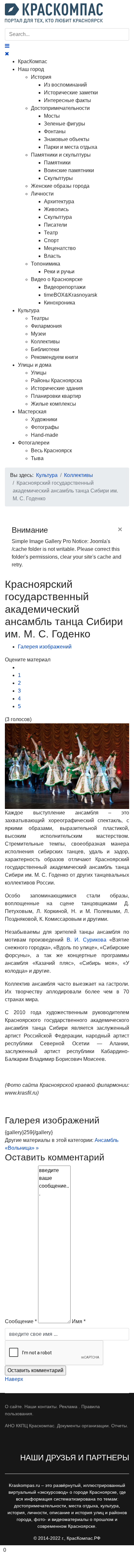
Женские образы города (60, 186)
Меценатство (60, 248)
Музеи (38, 334)
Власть (52, 256)
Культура (28, 310)
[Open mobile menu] (7, 46)
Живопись (56, 209)
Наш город (31, 69)
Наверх (14, 1379)
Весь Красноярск (51, 450)
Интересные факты (67, 100)
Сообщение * (21, 1321)
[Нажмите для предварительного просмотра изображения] (67, 766)
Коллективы (45, 341)
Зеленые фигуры (64, 123)
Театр (51, 232)
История (41, 77)
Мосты (52, 116)
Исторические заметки (71, 92)
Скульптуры (58, 178)
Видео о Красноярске (57, 279)
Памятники (57, 162)
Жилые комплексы (53, 404)
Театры (40, 318)
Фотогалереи (33, 442)
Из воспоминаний (65, 85)
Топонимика (45, 264)
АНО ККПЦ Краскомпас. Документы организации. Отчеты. (66, 1425)
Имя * (79, 1321)
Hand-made (44, 435)
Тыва (37, 458)
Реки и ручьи (59, 271)
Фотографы (45, 427)
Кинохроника (59, 302)
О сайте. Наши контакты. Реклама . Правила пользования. (52, 1410)
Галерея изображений (45, 646)
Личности (42, 193)
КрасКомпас (32, 61)
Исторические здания (57, 388)
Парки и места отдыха (70, 147)
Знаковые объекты (66, 139)
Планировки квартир (56, 396)
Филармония (46, 326)
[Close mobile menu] (7, 53)
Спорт (51, 240)
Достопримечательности (60, 108)
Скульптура (58, 217)
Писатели (55, 225)
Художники (44, 419)
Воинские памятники (69, 170)
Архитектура (59, 201)
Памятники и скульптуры (61, 155)
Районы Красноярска (56, 380)
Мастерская (32, 411)
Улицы (39, 372)
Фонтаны (55, 131)
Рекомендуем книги (54, 357)
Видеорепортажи (65, 287)
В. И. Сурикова (86, 940)
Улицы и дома (34, 365)
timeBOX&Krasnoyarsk (70, 295)
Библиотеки (45, 349)
